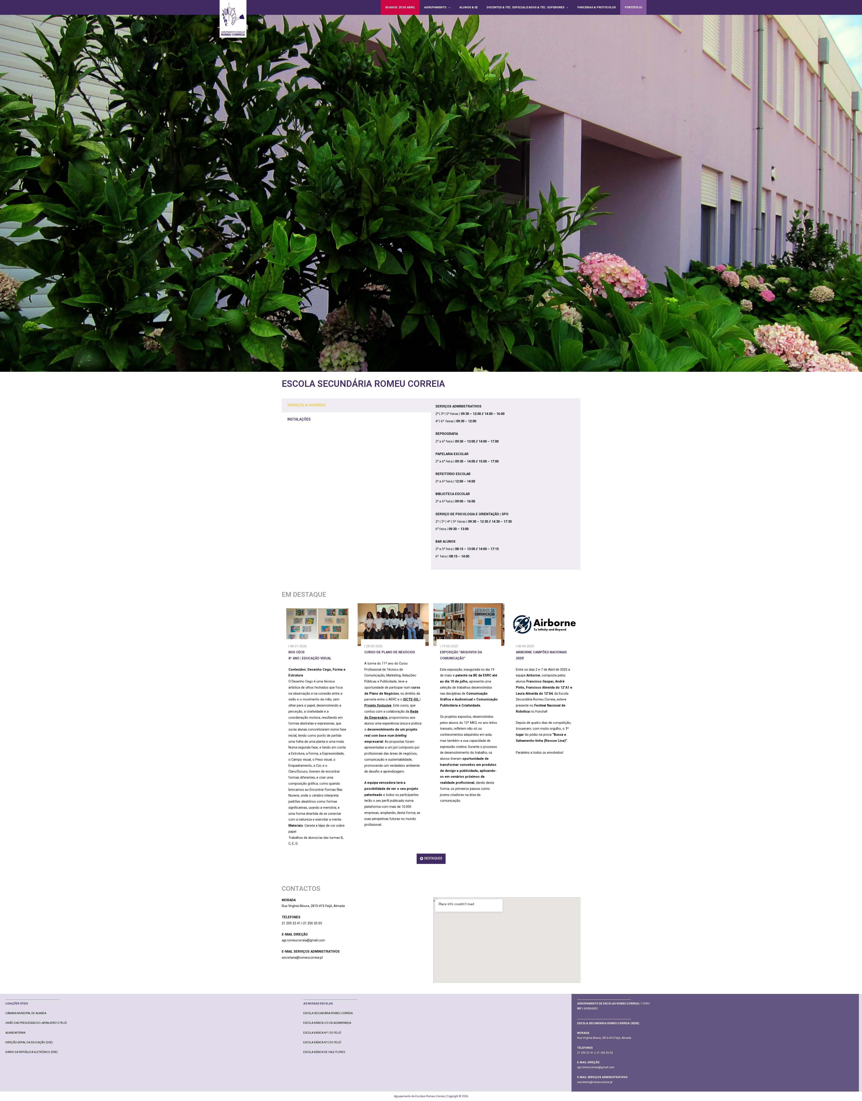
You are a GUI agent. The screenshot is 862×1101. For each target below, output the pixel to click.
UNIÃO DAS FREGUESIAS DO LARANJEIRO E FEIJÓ (36, 1022)
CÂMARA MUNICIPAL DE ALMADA (25, 1013)
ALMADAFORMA (15, 1032)
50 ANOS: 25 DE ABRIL (400, 7)
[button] (6, 193)
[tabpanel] (505, 484)
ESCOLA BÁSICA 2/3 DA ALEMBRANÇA (327, 1022)
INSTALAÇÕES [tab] (299, 419)
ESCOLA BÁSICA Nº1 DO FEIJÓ (322, 1032)
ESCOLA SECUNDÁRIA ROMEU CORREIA (328, 1013)
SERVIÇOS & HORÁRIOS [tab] (306, 405)
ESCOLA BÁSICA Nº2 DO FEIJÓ (322, 1042)
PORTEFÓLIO (633, 7)
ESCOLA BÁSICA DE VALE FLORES (324, 1052)
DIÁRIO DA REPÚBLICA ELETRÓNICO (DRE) (31, 1052)
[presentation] (448, 7)
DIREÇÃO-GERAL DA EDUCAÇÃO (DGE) (29, 1042)
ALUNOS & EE (468, 7)
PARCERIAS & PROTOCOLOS (596, 7)
